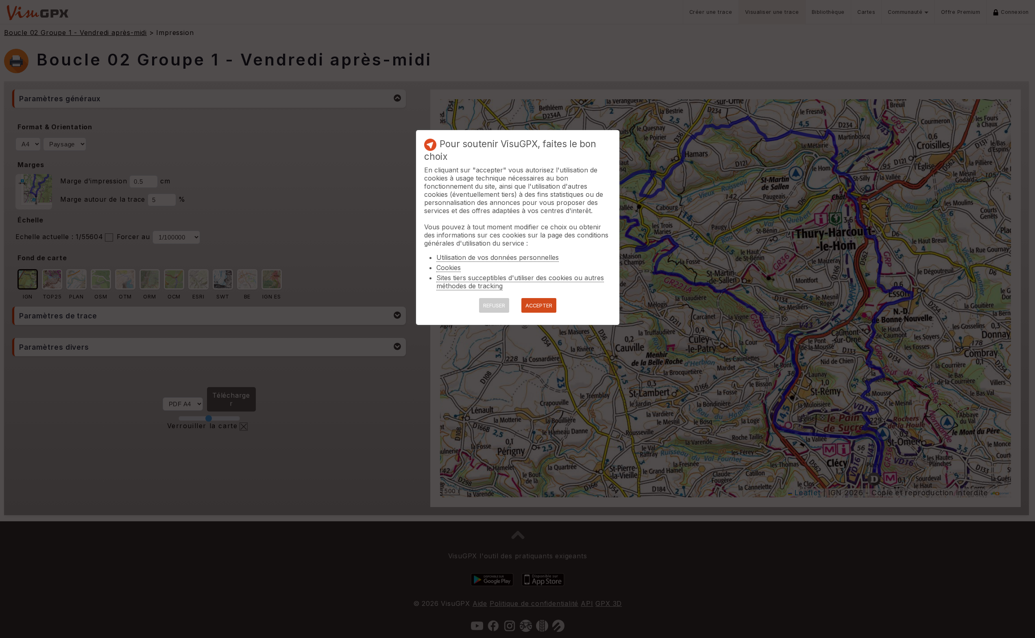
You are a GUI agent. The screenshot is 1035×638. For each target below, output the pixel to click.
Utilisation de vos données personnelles (497, 257)
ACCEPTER (538, 306)
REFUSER (494, 306)
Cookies (448, 267)
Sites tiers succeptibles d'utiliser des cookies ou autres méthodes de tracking (520, 282)
